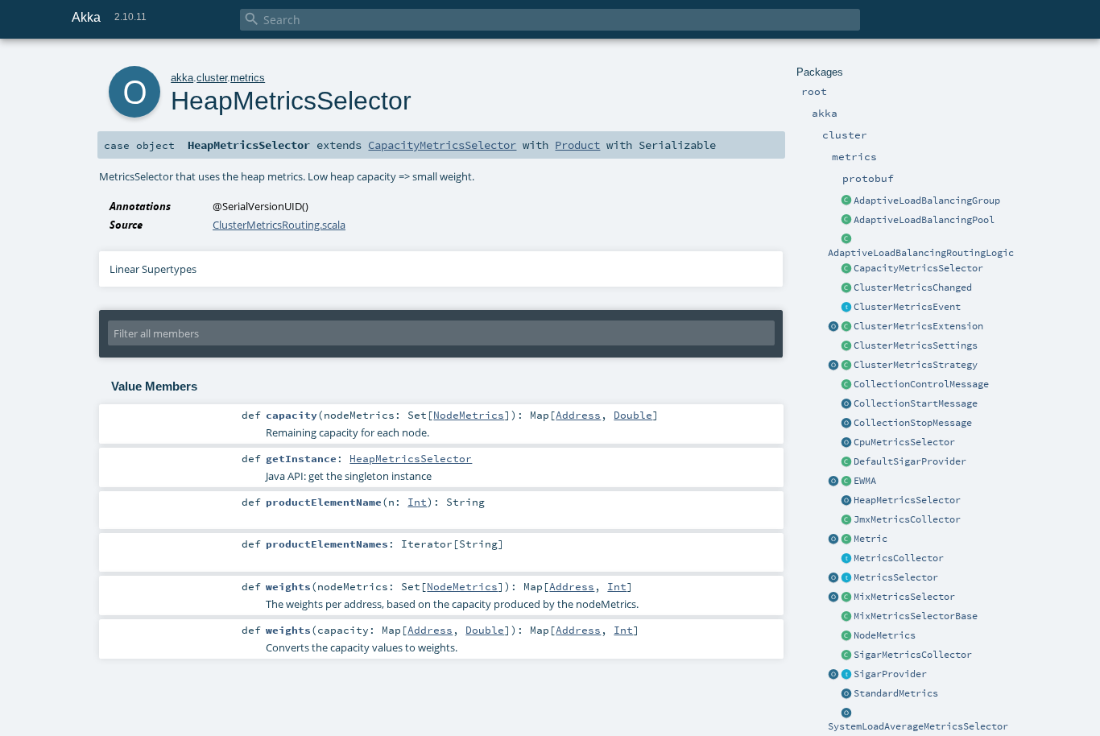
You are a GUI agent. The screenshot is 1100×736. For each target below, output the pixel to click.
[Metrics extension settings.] (846, 346)
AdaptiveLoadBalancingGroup (927, 200)
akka (182, 78)
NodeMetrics (885, 635)
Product (577, 145)
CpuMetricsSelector (904, 442)
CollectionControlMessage (921, 384)
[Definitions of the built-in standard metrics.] (846, 694)
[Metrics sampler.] (846, 558)
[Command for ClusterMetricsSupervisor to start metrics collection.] (846, 404)
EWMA (865, 480)
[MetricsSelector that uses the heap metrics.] (846, 500)
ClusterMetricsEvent (907, 306)
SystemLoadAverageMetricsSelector (918, 726)
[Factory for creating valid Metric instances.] (833, 539)
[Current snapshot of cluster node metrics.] (846, 288)
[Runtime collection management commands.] (846, 384)
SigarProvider (890, 674)
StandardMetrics (896, 693)
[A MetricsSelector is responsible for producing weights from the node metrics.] (846, 578)
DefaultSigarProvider (910, 461)
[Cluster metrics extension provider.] (833, 326)
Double (633, 414)
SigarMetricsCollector (913, 654)
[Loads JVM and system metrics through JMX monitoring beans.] (846, 520)
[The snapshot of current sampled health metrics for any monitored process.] (846, 636)
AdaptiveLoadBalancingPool (924, 219)
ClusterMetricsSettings (916, 345)
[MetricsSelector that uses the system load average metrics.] (846, 713)
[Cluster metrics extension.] (846, 326)
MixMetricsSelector (904, 596)
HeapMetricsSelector (907, 500)
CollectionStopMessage (913, 422)
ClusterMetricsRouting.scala (279, 224)
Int (417, 501)
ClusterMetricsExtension (918, 326)
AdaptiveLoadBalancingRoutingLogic (921, 252)
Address (578, 414)
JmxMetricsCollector (907, 519)
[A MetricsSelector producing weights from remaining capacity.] (846, 269)
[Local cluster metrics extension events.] (846, 307)
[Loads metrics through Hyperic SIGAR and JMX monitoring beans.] (846, 655)
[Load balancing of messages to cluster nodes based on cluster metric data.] (846, 240)
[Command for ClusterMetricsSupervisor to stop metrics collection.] (846, 423)
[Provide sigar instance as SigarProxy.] (846, 674)
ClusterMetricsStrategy (916, 364)
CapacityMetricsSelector (918, 268)
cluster (211, 78)
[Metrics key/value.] (846, 539)
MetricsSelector (896, 577)
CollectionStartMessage (916, 403)
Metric (870, 538)
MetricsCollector (899, 558)
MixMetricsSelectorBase (916, 616)
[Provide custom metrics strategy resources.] (833, 365)
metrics (247, 78)
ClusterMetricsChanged (913, 287)
